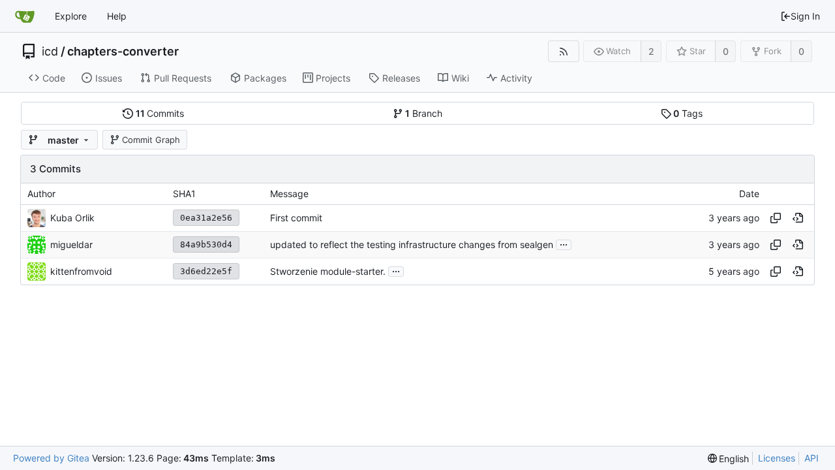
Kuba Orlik (72, 217)
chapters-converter (123, 51)
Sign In (805, 16)
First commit (296, 217)
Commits (160, 113)
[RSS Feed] (563, 51)
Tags (688, 113)
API (811, 457)
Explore (71, 16)
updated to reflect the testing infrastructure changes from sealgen (411, 244)
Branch (423, 113)
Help (117, 16)
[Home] (25, 16)
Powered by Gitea (51, 457)
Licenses (776, 457)
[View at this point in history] (798, 218)
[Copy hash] (775, 218)
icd (50, 51)
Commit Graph (151, 139)
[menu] (729, 458)
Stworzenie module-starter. (328, 271)
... (564, 243)
